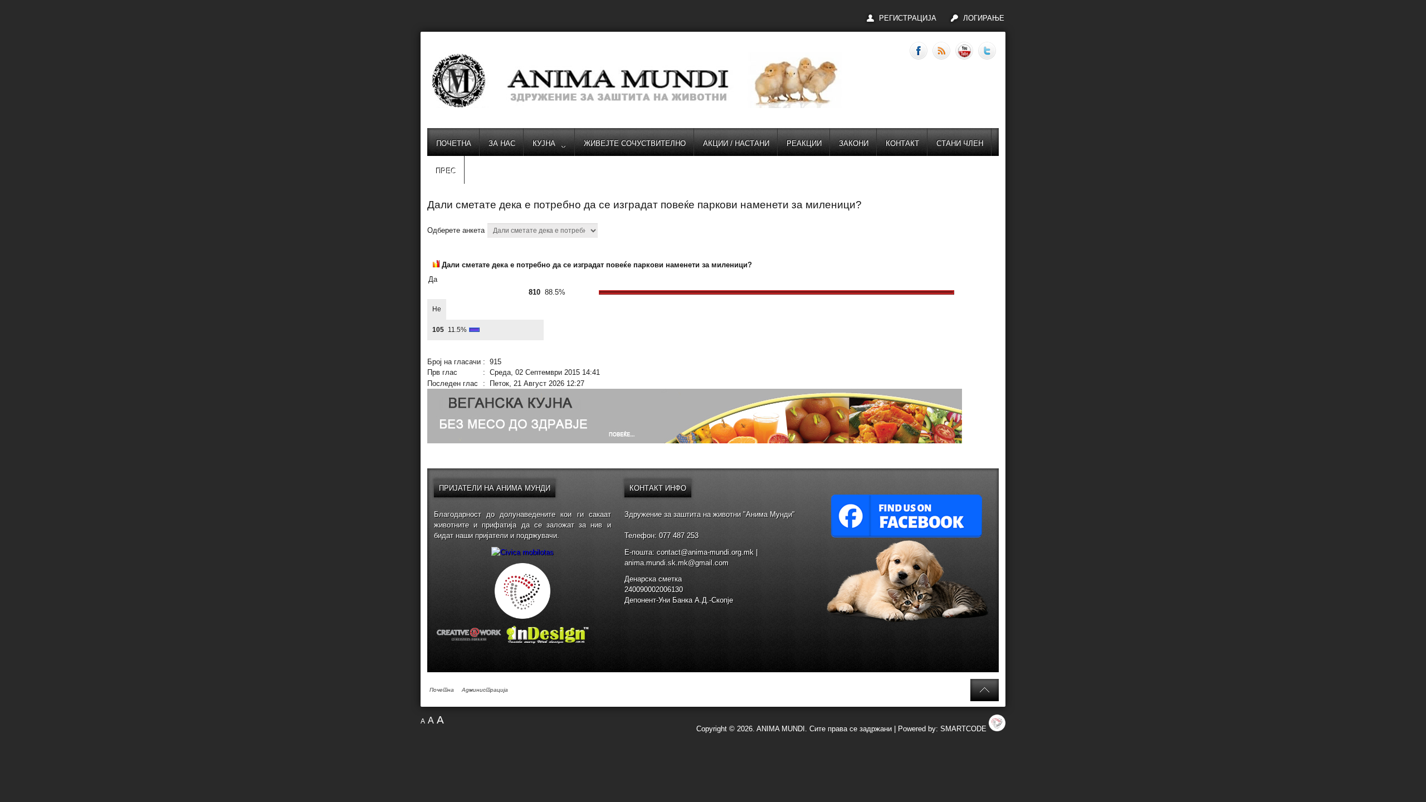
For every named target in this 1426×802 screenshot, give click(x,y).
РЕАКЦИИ (804, 143)
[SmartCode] (522, 616)
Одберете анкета (457, 230)
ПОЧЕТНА (453, 143)
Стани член (959, 143)
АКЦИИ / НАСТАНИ (736, 143)
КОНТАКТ (902, 143)
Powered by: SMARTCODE (943, 729)
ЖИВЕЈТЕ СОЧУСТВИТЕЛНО (635, 143)
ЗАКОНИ (853, 143)
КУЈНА (544, 143)
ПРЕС (446, 171)
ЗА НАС (502, 143)
